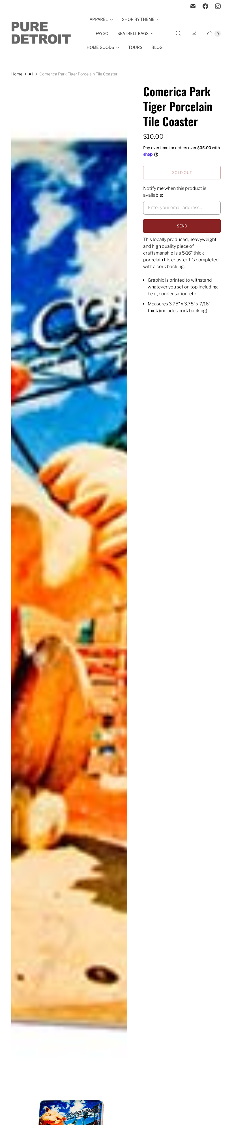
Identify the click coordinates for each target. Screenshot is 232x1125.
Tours (135, 47)
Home (16, 73)
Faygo (102, 33)
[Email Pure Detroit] (193, 6)
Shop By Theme (138, 19)
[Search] (178, 33)
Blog (156, 47)
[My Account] (194, 33)
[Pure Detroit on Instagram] (218, 6)
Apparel (99, 19)
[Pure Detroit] (41, 33)
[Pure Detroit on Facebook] (205, 6)
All (31, 73)
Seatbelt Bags (133, 33)
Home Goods (100, 47)
